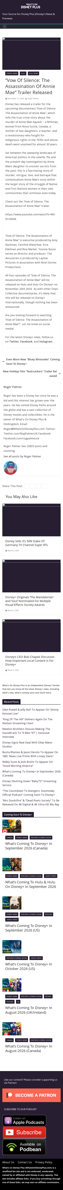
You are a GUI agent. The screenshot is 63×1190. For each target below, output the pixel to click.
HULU (23, 73)
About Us (8, 1162)
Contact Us (25, 1162)
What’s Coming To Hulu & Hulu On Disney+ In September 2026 (30, 884)
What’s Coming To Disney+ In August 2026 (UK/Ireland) (28, 1010)
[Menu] (4, 26)
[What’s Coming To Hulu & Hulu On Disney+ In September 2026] (11, 860)
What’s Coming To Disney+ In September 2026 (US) (28, 928)
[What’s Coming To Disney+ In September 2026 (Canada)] (11, 822)
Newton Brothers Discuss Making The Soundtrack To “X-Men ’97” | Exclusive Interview (26, 733)
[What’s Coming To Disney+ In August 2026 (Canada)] (11, 1024)
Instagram (45, 341)
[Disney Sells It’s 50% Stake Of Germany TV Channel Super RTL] (31, 506)
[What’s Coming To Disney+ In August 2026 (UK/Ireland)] (11, 980)
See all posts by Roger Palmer (22, 456)
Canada (9, 838)
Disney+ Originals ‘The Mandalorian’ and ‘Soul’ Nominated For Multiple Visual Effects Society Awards (29, 601)
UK (18, 1002)
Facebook (26, 341)
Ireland (48, 996)
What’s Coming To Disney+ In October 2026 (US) (28, 966)
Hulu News (33, 73)
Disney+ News (11, 73)
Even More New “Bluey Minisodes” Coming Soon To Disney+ (33, 362)
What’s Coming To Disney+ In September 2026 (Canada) (28, 845)
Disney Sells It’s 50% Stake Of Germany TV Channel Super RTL (26, 543)
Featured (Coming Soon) (41, 838)
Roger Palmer (33, 98)
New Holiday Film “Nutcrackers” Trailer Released (30, 374)
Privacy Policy (43, 1162)
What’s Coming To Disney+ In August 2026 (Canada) (28, 1048)
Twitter (14, 341)
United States (50, 876)
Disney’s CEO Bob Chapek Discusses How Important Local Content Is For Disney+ (30, 660)
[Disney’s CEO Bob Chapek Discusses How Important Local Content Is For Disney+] (31, 621)
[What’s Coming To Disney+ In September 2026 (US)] (11, 898)
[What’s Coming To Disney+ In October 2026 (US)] (11, 942)
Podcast (48, 914)
